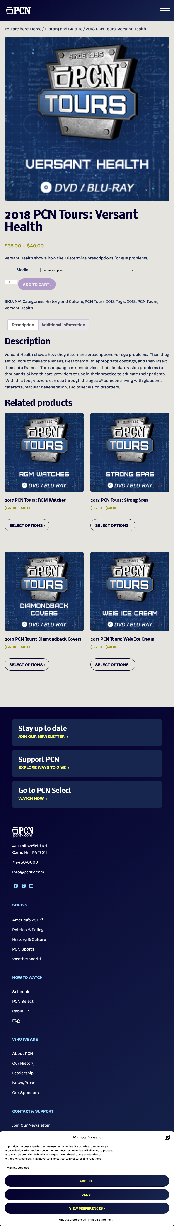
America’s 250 (27, 919)
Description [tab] (23, 324)
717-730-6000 (25, 862)
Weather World (26, 958)
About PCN (22, 1053)
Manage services (18, 1167)
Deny (86, 1195)
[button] (167, 1137)
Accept (86, 1181)
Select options (26, 525)
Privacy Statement (100, 1219)
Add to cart (36, 284)
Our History (23, 1063)
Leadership (23, 1073)
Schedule (21, 991)
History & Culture (29, 939)
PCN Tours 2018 (100, 301)
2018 (131, 301)
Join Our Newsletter (41, 736)
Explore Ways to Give (42, 767)
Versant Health (19, 308)
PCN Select (23, 1001)
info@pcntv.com (28, 872)
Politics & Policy (28, 929)
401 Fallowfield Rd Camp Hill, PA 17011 (29, 849)
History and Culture (63, 28)
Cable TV (20, 1011)
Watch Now (31, 798)
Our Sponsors (25, 1092)
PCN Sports (23, 949)
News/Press (23, 1082)
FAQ (16, 1020)
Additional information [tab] (63, 324)
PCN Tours (147, 301)
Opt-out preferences (72, 1219)
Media (22, 269)
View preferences (86, 1208)
